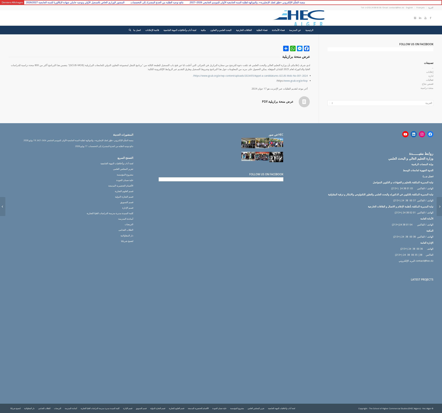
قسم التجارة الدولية (124, 196)
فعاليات (429, 79)
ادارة (431, 75)
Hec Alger (426, 408)
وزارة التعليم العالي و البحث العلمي (410, 158)
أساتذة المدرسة (125, 218)
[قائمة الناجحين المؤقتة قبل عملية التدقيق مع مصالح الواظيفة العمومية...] (439, 206)
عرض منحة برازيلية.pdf (278, 101)
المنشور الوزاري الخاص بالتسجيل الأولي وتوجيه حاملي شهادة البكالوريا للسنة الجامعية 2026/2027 (59, 2)
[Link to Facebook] (430, 18)
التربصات (129, 224)
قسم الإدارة (127, 207)
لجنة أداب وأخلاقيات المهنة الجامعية (116, 163)
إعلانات (429, 71)
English (409, 7)
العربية (430, 7)
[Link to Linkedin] (420, 18)
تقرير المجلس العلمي (123, 168)
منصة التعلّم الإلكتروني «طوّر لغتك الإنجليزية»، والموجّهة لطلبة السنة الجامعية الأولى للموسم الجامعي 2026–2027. (231, 2)
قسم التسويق (126, 202)
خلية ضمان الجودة (124, 180)
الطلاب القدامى (125, 229)
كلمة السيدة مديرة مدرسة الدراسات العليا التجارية (110, 213)
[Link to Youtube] (425, 18)
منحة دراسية (427, 88)
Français (420, 7)
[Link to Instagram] (415, 18)
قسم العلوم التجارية (124, 191)
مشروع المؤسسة (125, 174)
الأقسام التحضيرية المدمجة (120, 185)
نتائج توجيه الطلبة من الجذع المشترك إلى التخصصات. (141, 2)
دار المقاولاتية (127, 235)
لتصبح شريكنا (127, 241)
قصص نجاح (427, 83)
